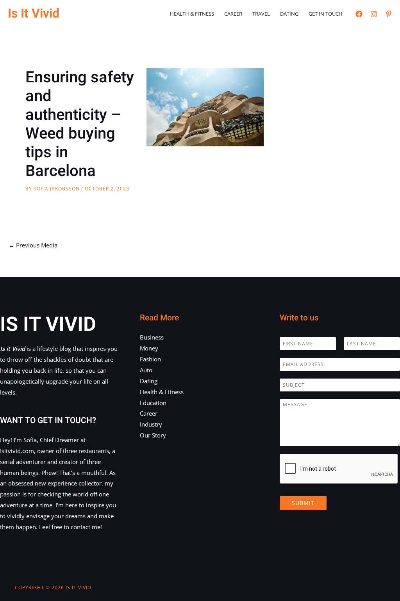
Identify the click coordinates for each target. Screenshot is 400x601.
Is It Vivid (33, 13)
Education (153, 403)
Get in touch (326, 13)
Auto (146, 370)
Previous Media (33, 245)
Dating (289, 13)
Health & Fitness (192, 13)
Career (233, 13)
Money (149, 348)
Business (152, 337)
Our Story (153, 435)
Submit (303, 503)
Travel (261, 13)
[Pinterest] (388, 14)
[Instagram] (373, 14)
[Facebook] (358, 14)
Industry (151, 424)
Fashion (150, 359)
